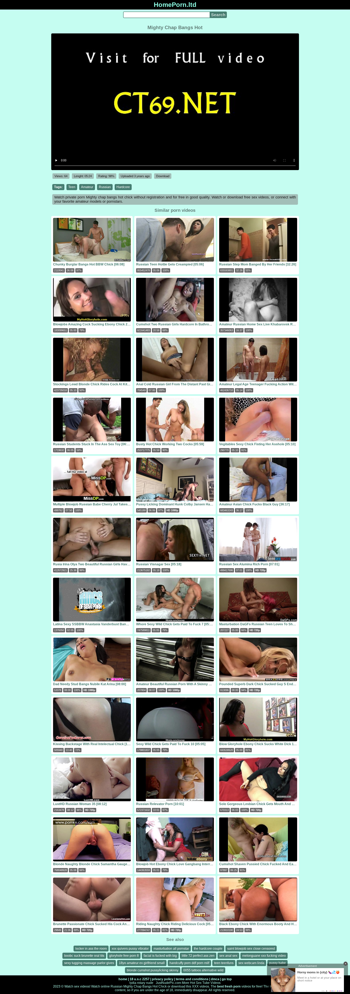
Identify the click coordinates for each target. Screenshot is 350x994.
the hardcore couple (208, 948)
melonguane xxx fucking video (264, 955)
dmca (215, 979)
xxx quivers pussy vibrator (130, 948)
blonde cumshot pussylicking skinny (152, 970)
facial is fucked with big (160, 955)
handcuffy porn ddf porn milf (189, 963)
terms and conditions (192, 979)
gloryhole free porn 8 (124, 955)
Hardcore (123, 187)
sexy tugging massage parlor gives (89, 963)
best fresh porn (229, 986)
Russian (105, 187)
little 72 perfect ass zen (198, 955)
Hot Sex (196, 982)
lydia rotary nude (141, 982)
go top (227, 979)
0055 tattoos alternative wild (203, 970)
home (122, 979)
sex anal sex (228, 955)
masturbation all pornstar (171, 948)
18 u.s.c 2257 (139, 979)
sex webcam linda (251, 963)
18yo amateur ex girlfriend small (142, 963)
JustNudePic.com (168, 982)
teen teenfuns (224, 963)
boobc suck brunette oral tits (84, 955)
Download (162, 176)
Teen (71, 187)
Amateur (87, 187)
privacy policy (162, 979)
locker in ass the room (91, 948)
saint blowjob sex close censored (251, 948)
